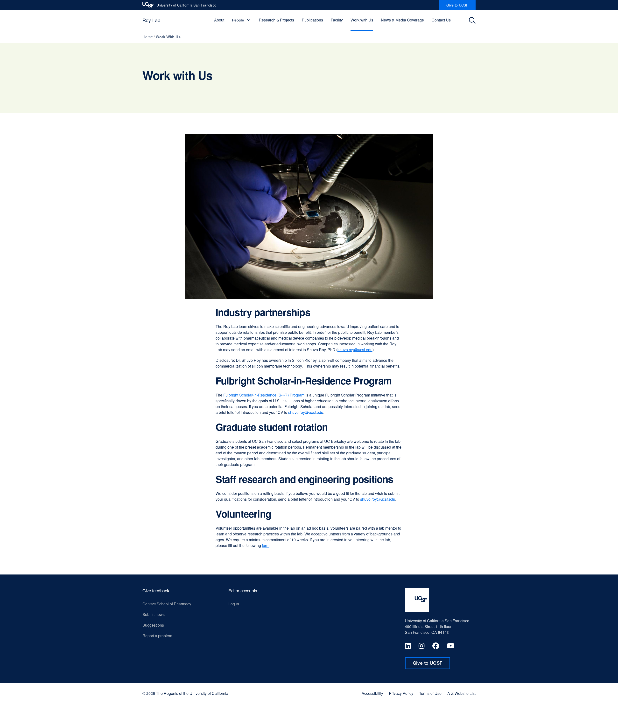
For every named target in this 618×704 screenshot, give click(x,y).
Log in (233, 604)
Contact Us (441, 20)
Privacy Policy (401, 693)
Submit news (153, 614)
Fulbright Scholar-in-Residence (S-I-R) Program (263, 395)
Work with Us (362, 20)
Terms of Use (430, 693)
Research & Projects (276, 20)
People (238, 20)
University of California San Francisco (186, 6)
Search (473, 20)
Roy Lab (151, 20)
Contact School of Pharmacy (166, 604)
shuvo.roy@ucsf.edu (354, 349)
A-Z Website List (461, 693)
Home (147, 37)
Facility (337, 20)
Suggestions (153, 625)
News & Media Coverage (402, 20)
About (219, 20)
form (265, 545)
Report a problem (157, 635)
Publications (312, 20)
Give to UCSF (461, 6)
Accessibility (372, 693)
